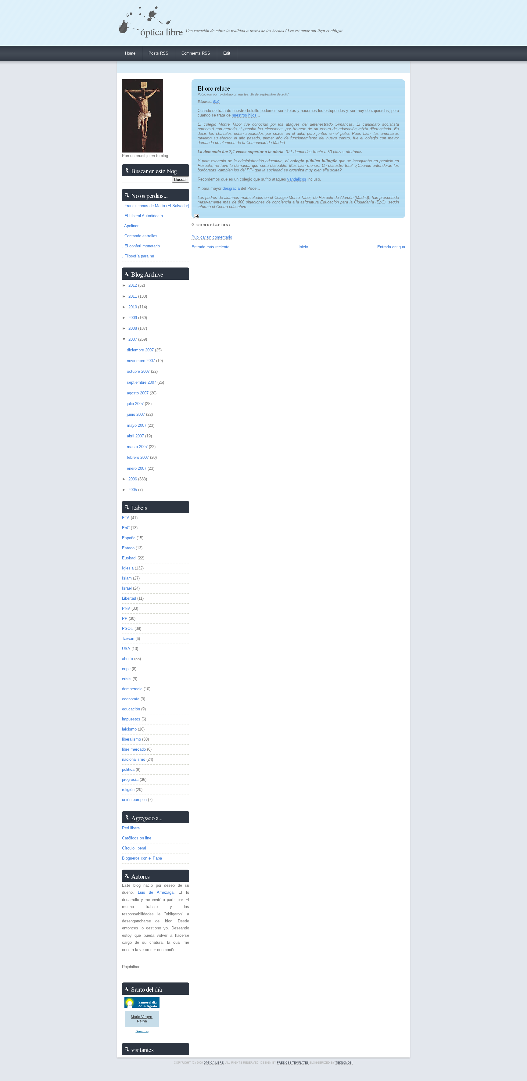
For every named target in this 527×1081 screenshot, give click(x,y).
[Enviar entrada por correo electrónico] (195, 216)
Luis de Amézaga (156, 892)
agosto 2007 (138, 393)
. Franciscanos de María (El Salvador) (155, 205)
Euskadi (129, 558)
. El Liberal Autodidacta (142, 216)
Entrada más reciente (210, 247)
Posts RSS (158, 53)
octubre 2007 (139, 371)
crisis (126, 679)
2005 (133, 489)
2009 (133, 317)
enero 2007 (137, 468)
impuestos (131, 719)
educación (131, 709)
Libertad (129, 598)
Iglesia (128, 568)
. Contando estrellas (139, 236)
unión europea (134, 799)
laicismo (129, 729)
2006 (133, 479)
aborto (127, 658)
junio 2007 (136, 414)
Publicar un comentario (212, 237)
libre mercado (134, 749)
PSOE (127, 628)
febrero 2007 (138, 457)
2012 (133, 285)
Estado (128, 548)
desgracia (231, 188)
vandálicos (296, 179)
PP (124, 618)
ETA (126, 517)
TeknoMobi (344, 1062)
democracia (132, 689)
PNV (126, 608)
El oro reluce (214, 88)
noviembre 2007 (141, 360)
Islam (127, 578)
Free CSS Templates (293, 1062)
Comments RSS (195, 53)
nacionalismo (133, 759)
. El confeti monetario (141, 246)
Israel (127, 588)
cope (126, 668)
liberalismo (131, 739)
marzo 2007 (138, 446)
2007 (133, 339)
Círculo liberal (134, 848)
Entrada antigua (391, 247)
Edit (226, 53)
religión (128, 789)
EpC (216, 101)
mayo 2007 (137, 425)
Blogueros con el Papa (142, 858)
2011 (133, 296)
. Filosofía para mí (138, 256)
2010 (133, 307)
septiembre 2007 (142, 382)
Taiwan (128, 638)
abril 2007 (136, 436)
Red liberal (131, 828)
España (128, 538)
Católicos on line (136, 838)
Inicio (303, 247)
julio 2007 (136, 403)
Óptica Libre (161, 31)
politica (128, 769)
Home (130, 53)
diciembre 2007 (141, 350)
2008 (133, 328)
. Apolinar (130, 226)
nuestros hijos (244, 115)
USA (126, 648)
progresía (130, 779)
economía (130, 699)
